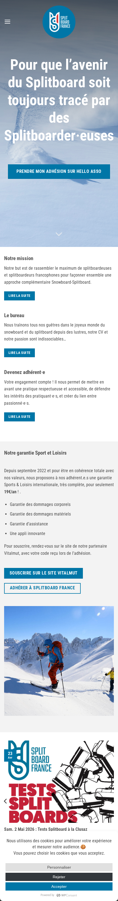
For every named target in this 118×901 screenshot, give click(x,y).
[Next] (112, 801)
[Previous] (5, 801)
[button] (7, 21)
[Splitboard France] (59, 22)
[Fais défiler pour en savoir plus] (59, 234)
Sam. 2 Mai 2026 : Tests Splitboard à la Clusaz (45, 829)
